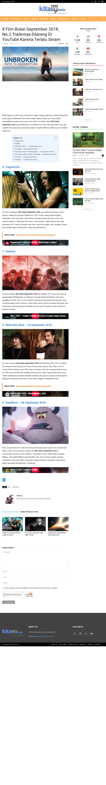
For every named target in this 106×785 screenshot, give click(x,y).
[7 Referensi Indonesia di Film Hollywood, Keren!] (12, 524)
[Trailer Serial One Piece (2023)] (78, 82)
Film (3, 24)
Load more (87, 120)
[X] (99, 1)
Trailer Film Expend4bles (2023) (94, 109)
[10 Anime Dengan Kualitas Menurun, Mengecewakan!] (78, 191)
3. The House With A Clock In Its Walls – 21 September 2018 (35, 154)
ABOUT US (54, 644)
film (9, 487)
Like (77, 35)
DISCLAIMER (62, 644)
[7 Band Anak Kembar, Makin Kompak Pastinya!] (78, 181)
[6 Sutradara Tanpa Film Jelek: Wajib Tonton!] (35, 524)
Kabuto (6, 43)
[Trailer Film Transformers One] (78, 92)
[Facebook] (92, 1)
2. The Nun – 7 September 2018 (24, 157)
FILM (25, 19)
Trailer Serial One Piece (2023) (93, 79)
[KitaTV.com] (53, 9)
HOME (6, 19)
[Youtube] (102, 1)
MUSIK (34, 19)
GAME (53, 19)
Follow (88, 35)
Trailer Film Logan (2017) (92, 99)
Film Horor (16, 487)
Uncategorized (52, 530)
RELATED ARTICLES (10, 512)
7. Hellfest (16, 143)
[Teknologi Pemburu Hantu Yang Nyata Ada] (78, 171)
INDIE (83, 19)
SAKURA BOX (62, 19)
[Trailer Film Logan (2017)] (78, 102)
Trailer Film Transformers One (93, 89)
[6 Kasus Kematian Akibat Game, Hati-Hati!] (78, 201)
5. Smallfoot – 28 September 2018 (25, 149)
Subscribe (88, 47)
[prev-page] (3, 539)
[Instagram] (95, 1)
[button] (103, 19)
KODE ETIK (83, 644)
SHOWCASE (15, 19)
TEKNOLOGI (44, 19)
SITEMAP (97, 644)
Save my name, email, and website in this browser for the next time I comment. (31, 588)
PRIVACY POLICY (73, 644)
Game (74, 146)
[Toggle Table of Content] (54, 137)
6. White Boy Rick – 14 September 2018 (27, 146)
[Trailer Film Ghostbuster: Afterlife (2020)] (78, 72)
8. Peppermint (18, 141)
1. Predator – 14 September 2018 (25, 159)
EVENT (74, 19)
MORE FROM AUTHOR (29, 512)
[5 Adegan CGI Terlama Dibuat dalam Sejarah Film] (58, 524)
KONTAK (90, 644)
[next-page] (7, 539)
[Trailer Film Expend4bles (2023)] (78, 112)
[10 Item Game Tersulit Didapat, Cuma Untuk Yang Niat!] (88, 140)
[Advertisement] (35, 98)
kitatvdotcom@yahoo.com (45, 636)
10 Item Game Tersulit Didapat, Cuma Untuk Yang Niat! (87, 151)
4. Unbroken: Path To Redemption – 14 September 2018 (33, 151)
